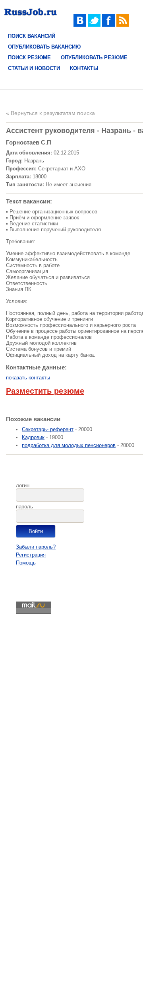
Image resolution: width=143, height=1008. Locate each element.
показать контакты (28, 378)
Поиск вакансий (31, 36)
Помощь (26, 563)
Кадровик (33, 437)
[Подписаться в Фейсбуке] (108, 25)
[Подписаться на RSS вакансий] (122, 25)
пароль (24, 507)
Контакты (84, 68)
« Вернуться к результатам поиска (50, 113)
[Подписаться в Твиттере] (94, 25)
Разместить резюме (45, 391)
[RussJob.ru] (30, 17)
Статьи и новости (34, 68)
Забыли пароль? (36, 547)
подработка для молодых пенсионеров (69, 445)
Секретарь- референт (47, 429)
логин (22, 485)
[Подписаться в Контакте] (79, 25)
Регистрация (31, 555)
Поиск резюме (29, 58)
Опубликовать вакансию (44, 47)
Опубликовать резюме (94, 58)
